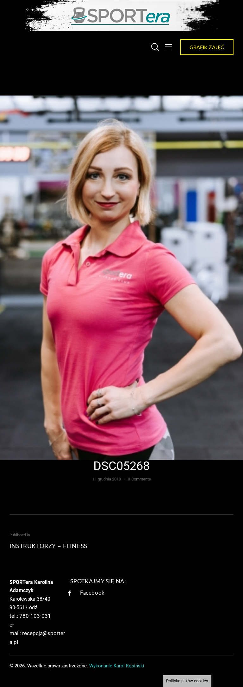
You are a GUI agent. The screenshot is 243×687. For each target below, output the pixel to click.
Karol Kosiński (129, 666)
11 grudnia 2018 (106, 479)
